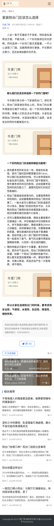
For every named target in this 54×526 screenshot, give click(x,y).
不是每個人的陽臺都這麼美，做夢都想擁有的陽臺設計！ (26, 400)
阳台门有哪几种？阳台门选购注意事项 (24, 446)
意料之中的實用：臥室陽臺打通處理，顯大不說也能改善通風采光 (26, 424)
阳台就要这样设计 (12, 467)
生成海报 (11, 353)
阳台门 (39, 24)
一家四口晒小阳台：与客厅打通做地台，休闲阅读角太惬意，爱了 (26, 490)
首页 (4, 11)
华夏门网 (6, 24)
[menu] (49, 3)
